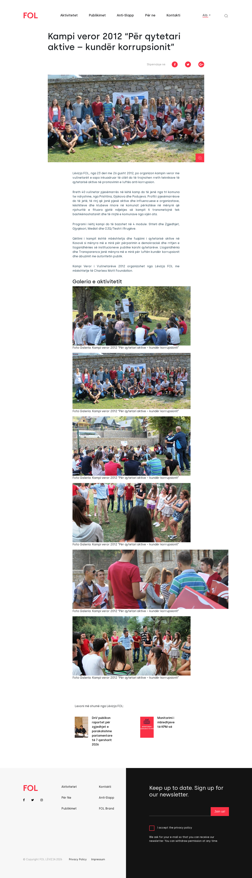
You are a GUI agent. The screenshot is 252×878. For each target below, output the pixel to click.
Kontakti (173, 15)
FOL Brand (106, 808)
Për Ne (66, 797)
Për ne (150, 15)
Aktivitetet (69, 15)
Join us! (219, 811)
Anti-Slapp (125, 15)
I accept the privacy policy (174, 827)
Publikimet (97, 15)
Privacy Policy (78, 859)
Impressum (98, 859)
